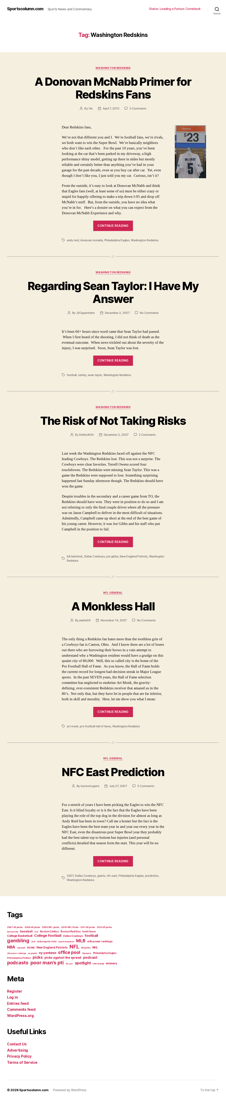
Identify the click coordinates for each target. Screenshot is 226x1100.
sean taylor (95, 375)
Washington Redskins (113, 68)
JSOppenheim (85, 313)
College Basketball (19, 936)
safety (82, 375)
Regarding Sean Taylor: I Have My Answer (113, 292)
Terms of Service (22, 1062)
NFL (74, 947)
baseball (26, 931)
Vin (91, 108)
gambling (18, 941)
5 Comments (145, 786)
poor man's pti (47, 963)
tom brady (98, 963)
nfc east (112, 875)
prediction (151, 875)
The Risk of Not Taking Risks (113, 420)
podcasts (17, 962)
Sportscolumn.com (25, 9)
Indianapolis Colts (46, 941)
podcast (90, 957)
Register (14, 991)
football (72, 375)
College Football (47, 935)
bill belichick (75, 556)
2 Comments (147, 434)
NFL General (113, 592)
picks (38, 957)
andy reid (73, 240)
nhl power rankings (16, 953)
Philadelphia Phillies (19, 957)
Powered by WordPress (70, 1090)
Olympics (86, 953)
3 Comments (137, 108)
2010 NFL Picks (69, 927)
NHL (95, 947)
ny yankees (47, 953)
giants (101, 875)
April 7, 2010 (111, 108)
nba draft (21, 948)
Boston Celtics (49, 931)
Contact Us (16, 1044)
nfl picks (85, 947)
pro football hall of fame (95, 726)
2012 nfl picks (104, 927)
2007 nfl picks (15, 927)
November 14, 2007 (114, 620)
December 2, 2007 (117, 313)
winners (111, 963)
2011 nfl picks (87, 927)
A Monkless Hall (113, 606)
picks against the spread (62, 957)
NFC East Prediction (113, 772)
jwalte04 (85, 620)
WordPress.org (20, 1015)
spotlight (83, 963)
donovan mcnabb (91, 240)
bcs (36, 931)
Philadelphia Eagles (116, 240)
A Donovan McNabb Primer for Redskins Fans (113, 88)
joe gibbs (112, 556)
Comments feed (21, 1009)
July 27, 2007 (118, 786)
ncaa (31, 947)
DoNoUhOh (86, 434)
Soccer (69, 963)
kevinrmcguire (90, 786)
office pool (69, 952)
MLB (80, 940)
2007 (70, 875)
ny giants (32, 953)
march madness (66, 941)
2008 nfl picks (32, 927)
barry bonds (12, 932)
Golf (33, 941)
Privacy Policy (19, 1056)
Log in (12, 997)
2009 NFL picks (50, 927)
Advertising (17, 1050)
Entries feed (18, 1003)
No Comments (149, 313)
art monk (72, 726)
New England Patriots (133, 556)
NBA (11, 947)
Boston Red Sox (71, 931)
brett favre (89, 931)
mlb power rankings (99, 941)
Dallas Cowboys (94, 556)
